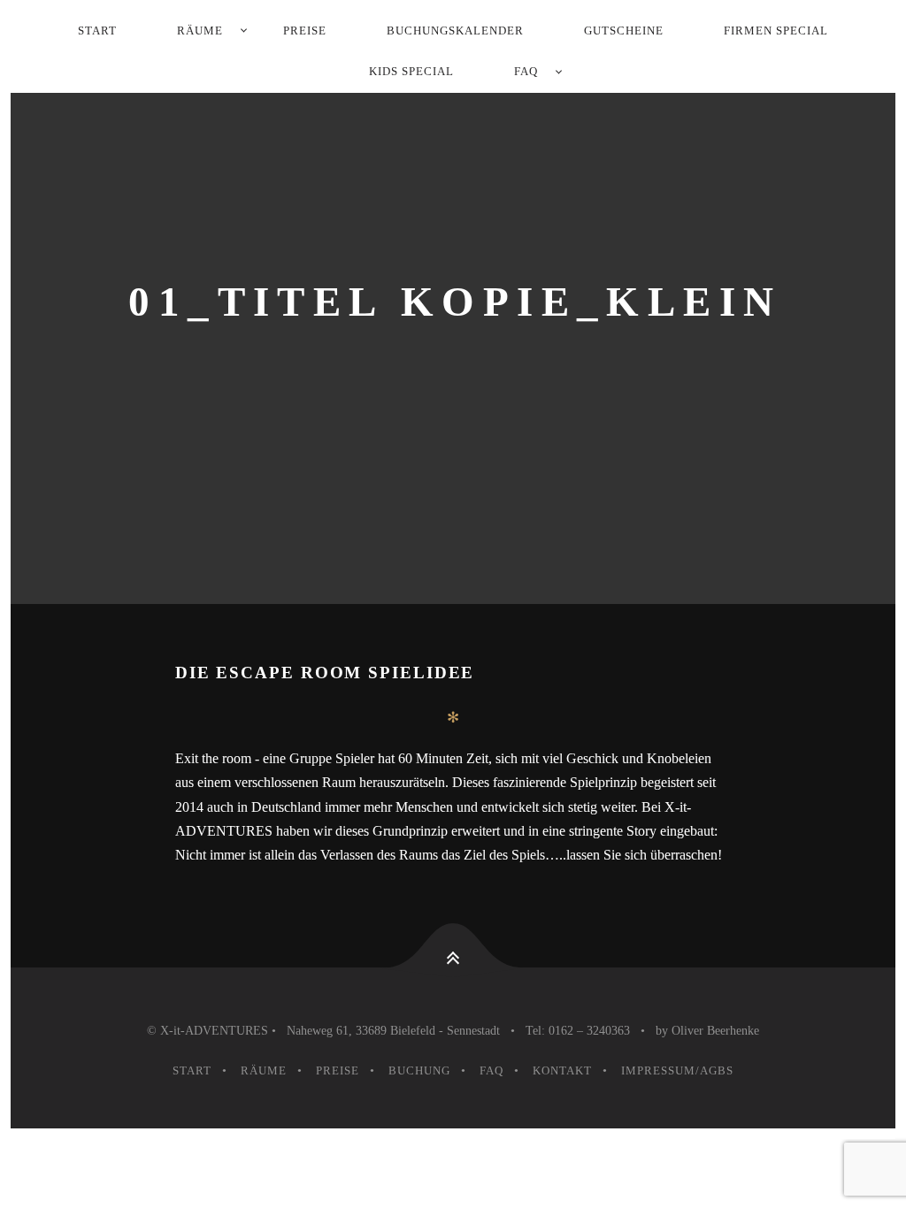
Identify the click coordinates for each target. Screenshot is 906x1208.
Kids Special (411, 71)
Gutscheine (624, 30)
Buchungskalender (455, 30)
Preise (304, 30)
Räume (200, 30)
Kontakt (562, 1070)
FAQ (526, 71)
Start (97, 30)
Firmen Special (776, 30)
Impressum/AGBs (677, 1070)
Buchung (419, 1070)
